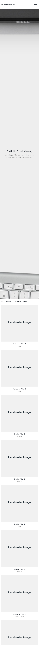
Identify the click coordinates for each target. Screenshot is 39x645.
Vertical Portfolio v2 (19, 344)
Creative (19, 436)
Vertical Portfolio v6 (19, 614)
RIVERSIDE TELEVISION (8, 4)
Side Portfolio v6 (19, 524)
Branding (19, 481)
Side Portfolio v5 (19, 569)
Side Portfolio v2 (19, 434)
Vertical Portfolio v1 (19, 389)
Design (19, 346)
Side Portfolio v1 (19, 479)
